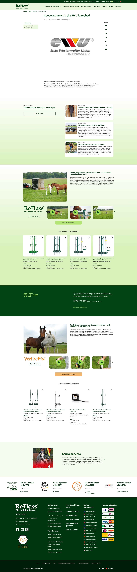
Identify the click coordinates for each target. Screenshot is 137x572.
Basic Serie (41, 258)
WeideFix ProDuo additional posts (55, 538)
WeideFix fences (28, 410)
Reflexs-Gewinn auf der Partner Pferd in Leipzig (95, 107)
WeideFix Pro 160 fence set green (101, 413)
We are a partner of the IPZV (60, 483)
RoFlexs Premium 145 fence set (54, 261)
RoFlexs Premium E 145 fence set (78, 261)
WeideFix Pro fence (101, 411)
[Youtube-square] (22, 529)
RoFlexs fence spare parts (54, 526)
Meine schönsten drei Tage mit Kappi (91, 144)
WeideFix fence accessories (55, 549)
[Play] (58, 363)
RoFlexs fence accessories (54, 523)
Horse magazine (71, 515)
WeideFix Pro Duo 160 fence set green (33, 413)
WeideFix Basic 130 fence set (54, 413)
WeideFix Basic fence (55, 411)
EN (118, 1)
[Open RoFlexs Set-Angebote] (60, 6)
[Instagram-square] (27, 529)
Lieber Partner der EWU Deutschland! (91, 125)
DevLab (111, 568)
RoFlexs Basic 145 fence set (30, 261)
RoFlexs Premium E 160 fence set (101, 261)
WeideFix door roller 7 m (76, 413)
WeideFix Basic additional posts (54, 545)
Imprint (38, 563)
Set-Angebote (34, 258)
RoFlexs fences (53, 505)
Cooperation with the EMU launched (29, 26)
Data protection (47, 563)
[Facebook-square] (17, 529)
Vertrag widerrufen (96, 563)
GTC (54, 563)
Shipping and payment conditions (66, 563)
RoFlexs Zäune (26, 258)
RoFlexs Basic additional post (55, 516)
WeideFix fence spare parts (55, 552)
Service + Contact (72, 530)
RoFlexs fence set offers (54, 508)
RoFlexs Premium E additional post (53, 519)
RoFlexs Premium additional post (55, 512)
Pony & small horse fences (29, 259)
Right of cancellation (83, 563)
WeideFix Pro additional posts (55, 541)
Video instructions (72, 519)
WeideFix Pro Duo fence (33, 411)
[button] (106, 25)
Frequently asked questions (72, 524)
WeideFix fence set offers (54, 534)
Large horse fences (101, 259)
